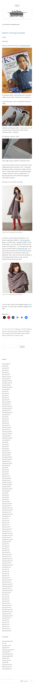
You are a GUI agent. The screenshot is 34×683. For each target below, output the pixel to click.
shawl (8, 335)
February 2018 (6, 503)
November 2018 (6, 484)
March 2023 (5, 374)
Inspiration (5, 645)
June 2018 (4, 495)
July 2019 (4, 467)
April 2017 (4, 524)
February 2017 (6, 529)
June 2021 (4, 419)
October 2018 (5, 486)
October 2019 (5, 461)
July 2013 (4, 620)
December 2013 (6, 609)
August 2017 (5, 516)
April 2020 (4, 448)
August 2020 (5, 440)
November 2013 (6, 611)
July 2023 (4, 366)
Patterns (17, 329)
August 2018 (5, 491)
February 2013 (6, 630)
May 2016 (4, 548)
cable (27, 329)
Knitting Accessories (7, 649)
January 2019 (5, 480)
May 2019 (4, 472)
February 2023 (6, 376)
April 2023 (4, 372)
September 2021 (6, 412)
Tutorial (4, 662)
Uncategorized (6, 664)
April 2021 (4, 423)
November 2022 (6, 383)
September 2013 (6, 616)
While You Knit (6, 666)
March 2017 (5, 527)
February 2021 (6, 427)
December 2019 (6, 457)
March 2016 (5, 552)
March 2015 (5, 577)
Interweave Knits (25, 45)
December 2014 (6, 584)
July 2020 (4, 442)
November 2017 (6, 510)
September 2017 (6, 514)
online (26, 304)
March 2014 (5, 603)
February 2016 (6, 554)
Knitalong (4, 647)
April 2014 (4, 601)
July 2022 (4, 391)
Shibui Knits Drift (22, 248)
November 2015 (6, 560)
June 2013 (4, 622)
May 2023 (4, 370)
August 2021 (5, 414)
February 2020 (6, 452)
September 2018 (6, 488)
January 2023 (5, 378)
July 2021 (4, 416)
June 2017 (4, 520)
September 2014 (6, 590)
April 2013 (4, 626)
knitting (19, 333)
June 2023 (4, 368)
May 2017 (4, 522)
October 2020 (5, 436)
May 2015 (4, 573)
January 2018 (5, 505)
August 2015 (5, 567)
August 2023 (5, 363)
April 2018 (4, 499)
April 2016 (4, 550)
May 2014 (4, 599)
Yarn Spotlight (5, 668)
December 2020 (6, 431)
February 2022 (6, 402)
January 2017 (5, 531)
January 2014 (5, 607)
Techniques (5, 660)
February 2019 (6, 478)
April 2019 (4, 474)
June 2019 (4, 469)
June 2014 (4, 596)
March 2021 (5, 425)
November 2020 (6, 433)
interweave (21, 331)
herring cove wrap (12, 331)
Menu (17, 5)
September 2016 (6, 539)
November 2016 (6, 535)
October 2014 (5, 588)
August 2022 (5, 389)
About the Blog (6, 641)
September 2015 (6, 565)
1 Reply (4, 37)
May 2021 (4, 421)
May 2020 (4, 446)
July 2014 (4, 594)
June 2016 (4, 546)
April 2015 (4, 575)
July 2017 (4, 518)
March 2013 (5, 628)
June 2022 (4, 393)
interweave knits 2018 (11, 333)
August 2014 (5, 592)
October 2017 (5, 512)
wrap (11, 335)
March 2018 (5, 501)
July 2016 (4, 544)
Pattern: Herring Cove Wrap (13, 33)
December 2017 (6, 508)
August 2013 (5, 618)
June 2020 (4, 444)
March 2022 (5, 399)
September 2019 (6, 463)
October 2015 (5, 563)
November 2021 (6, 408)
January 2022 (5, 404)
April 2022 (4, 397)
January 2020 (5, 455)
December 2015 (6, 558)
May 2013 (4, 624)
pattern (4, 335)
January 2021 (5, 429)
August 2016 (5, 541)
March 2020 (5, 450)
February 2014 (6, 605)
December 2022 (6, 380)
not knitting (5, 652)
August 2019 (5, 465)
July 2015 (4, 569)
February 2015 (6, 580)
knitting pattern (26, 333)
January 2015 (5, 582)
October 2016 (5, 537)
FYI (2, 643)
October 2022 (5, 385)
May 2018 (4, 497)
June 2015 (4, 571)
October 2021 (5, 410)
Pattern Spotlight (6, 656)
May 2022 (4, 395)
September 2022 (6, 387)
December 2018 (6, 482)
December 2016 (6, 533)
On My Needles (6, 654)
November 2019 (6, 459)
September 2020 (6, 438)
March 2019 (5, 476)
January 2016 (5, 556)
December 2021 (6, 406)
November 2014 (6, 586)
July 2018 (4, 493)
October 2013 (5, 613)
